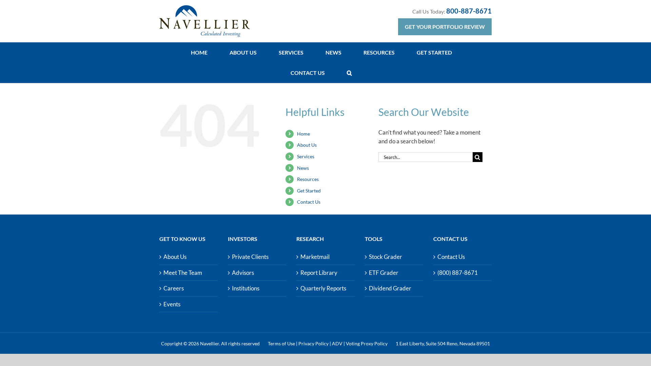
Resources (308, 179)
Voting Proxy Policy (367, 343)
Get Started (309, 191)
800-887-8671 (469, 11)
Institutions (245, 288)
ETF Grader (383, 272)
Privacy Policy (313, 343)
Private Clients (250, 256)
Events (171, 304)
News (303, 168)
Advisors (243, 272)
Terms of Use (281, 343)
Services (305, 156)
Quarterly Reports (323, 288)
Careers (173, 288)
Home (303, 134)
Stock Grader (385, 256)
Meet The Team (182, 272)
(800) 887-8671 (457, 272)
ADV (337, 343)
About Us (307, 145)
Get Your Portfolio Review (445, 26)
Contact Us (308, 202)
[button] (349, 73)
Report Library (318, 272)
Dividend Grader (390, 288)
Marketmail (315, 256)
